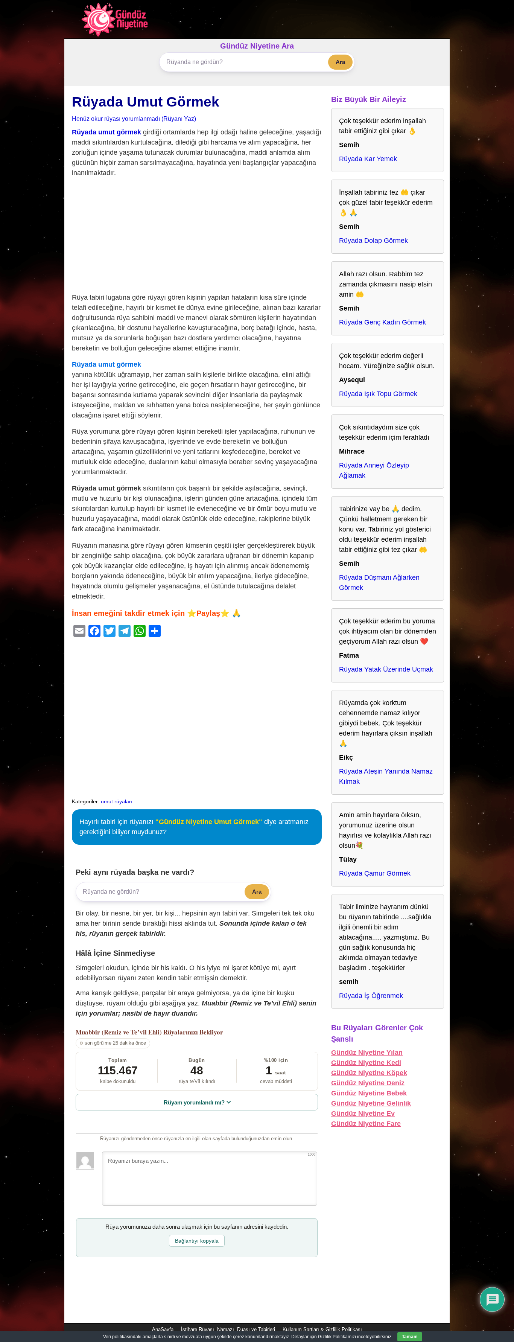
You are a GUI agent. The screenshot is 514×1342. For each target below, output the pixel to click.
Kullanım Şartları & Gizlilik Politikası (322, 1329)
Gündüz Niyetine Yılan (367, 1052)
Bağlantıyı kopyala (197, 1241)
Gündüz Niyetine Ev (363, 1113)
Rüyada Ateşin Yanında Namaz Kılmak (386, 776)
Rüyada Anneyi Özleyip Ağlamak (374, 470)
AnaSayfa (162, 1329)
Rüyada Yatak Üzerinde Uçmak (386, 669)
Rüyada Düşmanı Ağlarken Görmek (379, 582)
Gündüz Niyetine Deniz (368, 1083)
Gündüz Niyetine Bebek (369, 1093)
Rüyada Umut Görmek (145, 102)
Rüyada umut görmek (106, 132)
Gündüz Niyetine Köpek (369, 1073)
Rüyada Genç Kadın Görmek (382, 322)
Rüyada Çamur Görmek (375, 873)
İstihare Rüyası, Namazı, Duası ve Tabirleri (228, 1329)
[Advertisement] (197, 236)
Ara (340, 62)
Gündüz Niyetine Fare (366, 1123)
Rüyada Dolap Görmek (373, 240)
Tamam (410, 1336)
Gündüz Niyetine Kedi (366, 1062)
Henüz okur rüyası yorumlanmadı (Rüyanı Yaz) (134, 118)
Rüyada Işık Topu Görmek (378, 394)
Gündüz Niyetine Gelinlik (371, 1103)
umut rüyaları (116, 801)
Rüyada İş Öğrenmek (371, 995)
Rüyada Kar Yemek (368, 159)
